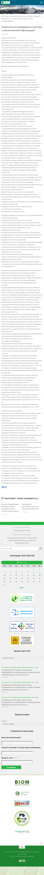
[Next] (25, 795)
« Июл (21, 587)
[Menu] (41, 2)
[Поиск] (40, 548)
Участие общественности (21, 19)
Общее (37, 16)
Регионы (5, 19)
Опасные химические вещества (22, 667)
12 (16, 575)
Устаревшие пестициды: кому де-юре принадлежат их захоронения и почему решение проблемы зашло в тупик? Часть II (21, 687)
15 (34, 575)
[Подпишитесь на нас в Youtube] (20, 869)
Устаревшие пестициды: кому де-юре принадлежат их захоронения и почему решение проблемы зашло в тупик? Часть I (21, 702)
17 (4, 578)
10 (4, 575)
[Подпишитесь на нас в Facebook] (23, 869)
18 (10, 578)
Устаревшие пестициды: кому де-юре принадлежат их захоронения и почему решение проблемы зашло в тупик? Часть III (21, 672)
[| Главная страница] (7, 2)
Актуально (6, 667)
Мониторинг (28, 16)
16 (40, 575)
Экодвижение (7, 21)
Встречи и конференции (11, 16)
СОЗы (36, 667)
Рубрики (4, 721)
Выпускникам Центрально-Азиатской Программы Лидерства (30, 506)
